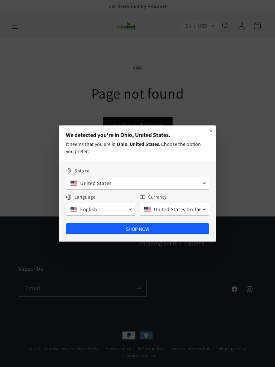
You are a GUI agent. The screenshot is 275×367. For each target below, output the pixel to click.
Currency (157, 197)
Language (85, 197)
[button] (137, 183)
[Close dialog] (211, 131)
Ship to (82, 171)
